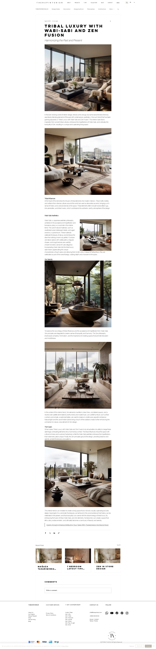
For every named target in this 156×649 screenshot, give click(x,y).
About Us (30, 612)
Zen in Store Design (105, 567)
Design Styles (56, 9)
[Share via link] (59, 533)
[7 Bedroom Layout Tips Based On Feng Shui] (78, 555)
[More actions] (110, 21)
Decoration (66, 9)
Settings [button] (132, 646)
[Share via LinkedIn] (54, 533)
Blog (29, 621)
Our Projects (31, 614)
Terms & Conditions (51, 615)
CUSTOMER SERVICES (52, 605)
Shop (29, 617)
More (111, 9)
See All (118, 545)
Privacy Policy (49, 613)
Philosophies (91, 9)
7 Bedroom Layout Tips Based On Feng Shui (77, 567)
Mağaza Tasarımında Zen (46, 567)
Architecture (102, 9)
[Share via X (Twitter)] (50, 533)
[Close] (154, 646)
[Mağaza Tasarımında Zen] (49, 555)
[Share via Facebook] (45, 533)
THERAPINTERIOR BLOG (42, 9)
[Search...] (127, 2)
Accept (148, 646)
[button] (118, 9)
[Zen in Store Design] (107, 555)
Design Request (32, 616)
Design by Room (79, 9)
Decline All (139, 646)
